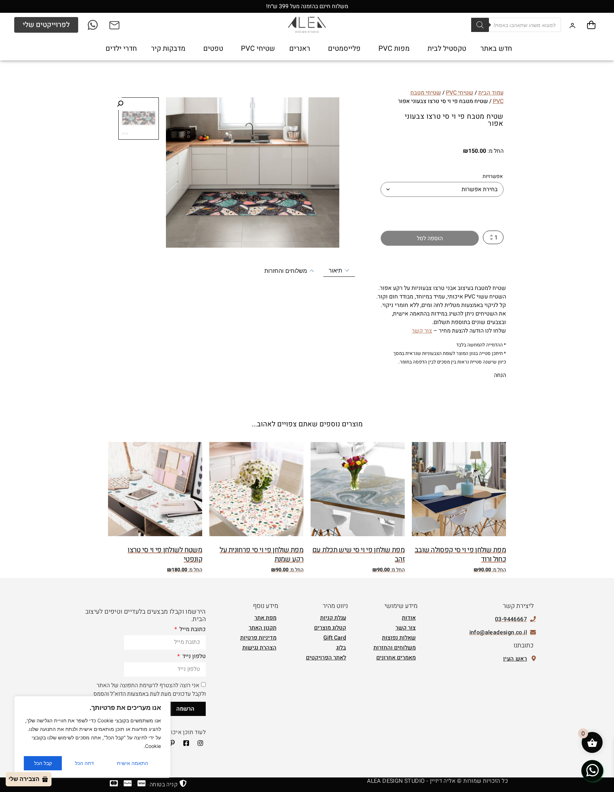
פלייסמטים (344, 48)
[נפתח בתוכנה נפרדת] (115, 25)
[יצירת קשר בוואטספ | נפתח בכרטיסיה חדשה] (592, 770)
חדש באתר (496, 48)
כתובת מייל (192, 630)
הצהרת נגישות (259, 647)
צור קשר (422, 331)
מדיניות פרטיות (258, 638)
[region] (92, 737)
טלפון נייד (193, 657)
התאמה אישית (132, 763)
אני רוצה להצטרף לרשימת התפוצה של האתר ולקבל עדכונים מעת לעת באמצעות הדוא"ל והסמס (149, 689)
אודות (409, 618)
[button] (120, 103)
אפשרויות (493, 176)
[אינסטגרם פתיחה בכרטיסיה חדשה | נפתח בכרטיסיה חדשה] (198, 743)
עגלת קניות (333, 618)
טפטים (213, 48)
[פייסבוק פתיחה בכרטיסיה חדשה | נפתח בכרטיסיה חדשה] (184, 743)
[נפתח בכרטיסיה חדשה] (93, 25)
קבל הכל (43, 763)
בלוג (341, 647)
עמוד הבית (490, 92)
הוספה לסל (430, 238)
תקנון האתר (262, 628)
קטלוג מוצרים (330, 628)
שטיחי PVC (258, 48)
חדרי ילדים (121, 48)
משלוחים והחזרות (394, 647)
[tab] (339, 270)
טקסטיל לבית (446, 48)
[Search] (480, 25)
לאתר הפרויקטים (326, 657)
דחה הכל (84, 763)
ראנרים (299, 48)
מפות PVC (394, 48)
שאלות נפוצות (399, 638)
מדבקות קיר (168, 48)
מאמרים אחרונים (396, 657)
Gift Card (334, 638)
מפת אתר (265, 618)
